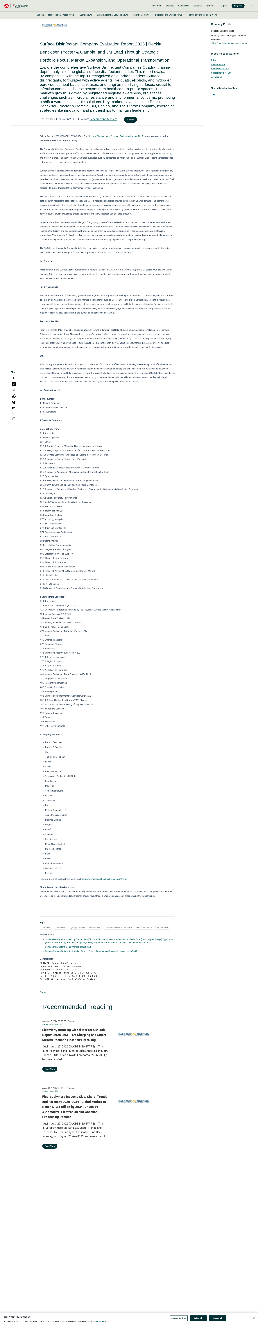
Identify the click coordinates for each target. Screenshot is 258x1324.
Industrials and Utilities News (168, 15)
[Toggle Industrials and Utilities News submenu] (184, 15)
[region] (129, 1318)
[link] (156, 5)
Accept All (217, 1318)
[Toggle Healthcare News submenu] (152, 15)
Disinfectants (60, 928)
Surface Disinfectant (144, 928)
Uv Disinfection (162, 928)
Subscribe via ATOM (221, 73)
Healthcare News (141, 15)
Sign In (224, 6)
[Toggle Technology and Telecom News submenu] (219, 15)
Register (238, 6)
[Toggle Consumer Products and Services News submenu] (76, 15)
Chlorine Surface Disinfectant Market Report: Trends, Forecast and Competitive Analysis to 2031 (91, 951)
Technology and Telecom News (202, 15)
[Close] (254, 1318)
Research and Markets (103, 119)
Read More (50, 1069)
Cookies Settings (178, 1318)
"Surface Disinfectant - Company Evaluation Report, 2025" (116, 136)
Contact (44, 992)
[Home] (16, 5)
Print (213, 60)
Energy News (85, 15)
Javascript (216, 77)
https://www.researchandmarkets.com (229, 43)
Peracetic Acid (94, 928)
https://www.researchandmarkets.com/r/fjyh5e (104, 879)
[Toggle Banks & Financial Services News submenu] (130, 15)
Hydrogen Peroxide (77, 928)
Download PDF (218, 64)
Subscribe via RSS (220, 68)
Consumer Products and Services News (55, 15)
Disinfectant (45, 928)
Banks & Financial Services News (112, 15)
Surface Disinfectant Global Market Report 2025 (68, 947)
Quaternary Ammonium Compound (118, 928)
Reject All (198, 1318)
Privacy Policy (99, 1321)
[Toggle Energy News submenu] (94, 15)
